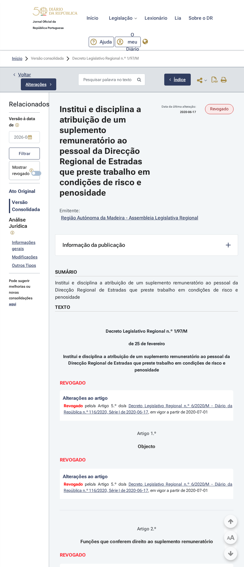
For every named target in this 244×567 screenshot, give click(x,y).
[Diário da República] (55, 12)
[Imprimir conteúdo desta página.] (224, 80)
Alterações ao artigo (85, 398)
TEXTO (62, 307)
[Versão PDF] (215, 80)
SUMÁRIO (66, 272)
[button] (55, 12)
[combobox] (24, 137)
